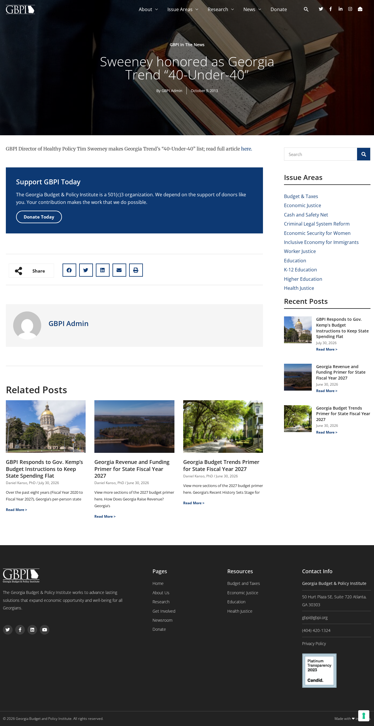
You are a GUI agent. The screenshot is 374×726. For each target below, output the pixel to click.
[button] (69, 270)
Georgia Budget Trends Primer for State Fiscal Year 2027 (221, 465)
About (145, 9)
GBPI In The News (187, 44)
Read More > (16, 509)
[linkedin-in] (342, 9)
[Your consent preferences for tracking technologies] (363, 715)
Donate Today (39, 217)
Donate (279, 9)
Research (218, 9)
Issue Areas (180, 9)
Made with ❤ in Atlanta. (353, 718)
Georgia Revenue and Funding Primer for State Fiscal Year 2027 (131, 468)
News (249, 9)
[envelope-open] (361, 9)
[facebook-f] (332, 9)
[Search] (363, 154)
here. (246, 149)
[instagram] (352, 9)
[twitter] (323, 9)
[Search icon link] (306, 10)
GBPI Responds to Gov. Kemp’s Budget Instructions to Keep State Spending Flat (44, 468)
